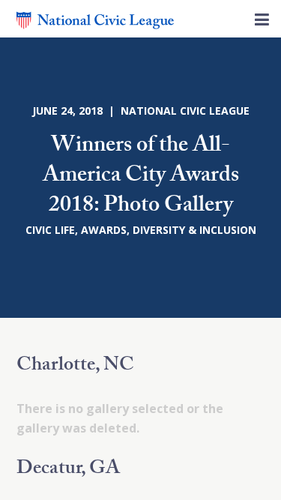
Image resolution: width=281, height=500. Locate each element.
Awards (104, 230)
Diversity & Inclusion (194, 230)
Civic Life (50, 230)
